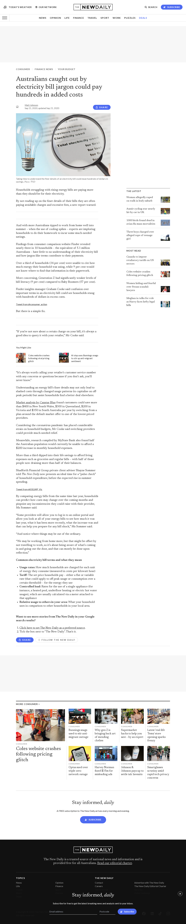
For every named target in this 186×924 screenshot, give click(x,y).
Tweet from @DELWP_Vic (29, 489)
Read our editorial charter (114, 863)
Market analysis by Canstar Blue (36, 402)
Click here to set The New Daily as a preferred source (52, 628)
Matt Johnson (31, 105)
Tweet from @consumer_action (31, 304)
